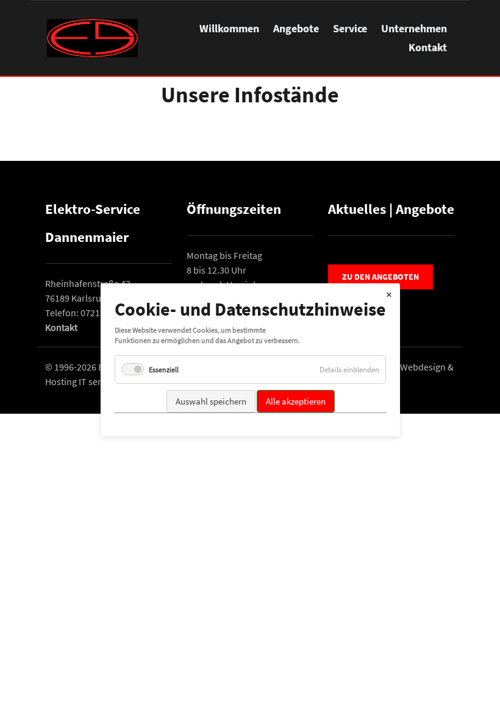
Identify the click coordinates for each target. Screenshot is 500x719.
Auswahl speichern (210, 400)
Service (350, 28)
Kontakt (428, 47)
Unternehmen (414, 28)
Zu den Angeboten (380, 276)
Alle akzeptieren (295, 400)
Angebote (296, 28)
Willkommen (229, 28)
